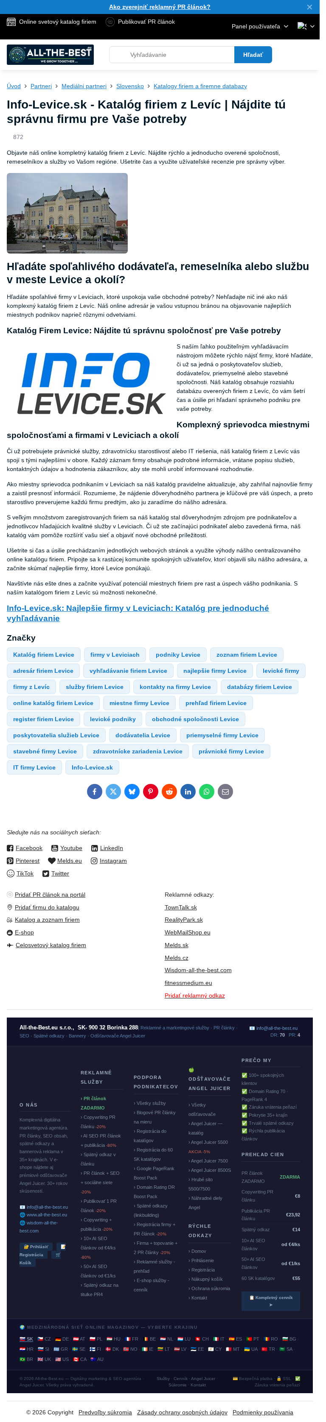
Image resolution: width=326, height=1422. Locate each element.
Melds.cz (176, 957)
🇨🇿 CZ (44, 1338)
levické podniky (113, 719)
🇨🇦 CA (79, 1359)
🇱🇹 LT (163, 1349)
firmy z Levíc (31, 686)
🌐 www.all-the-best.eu (43, 1214)
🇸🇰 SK (26, 1338)
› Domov (197, 1251)
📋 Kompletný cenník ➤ (271, 1301)
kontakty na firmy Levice (175, 686)
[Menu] (309, 54)
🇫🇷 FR (131, 1338)
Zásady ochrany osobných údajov (182, 1412)
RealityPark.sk (184, 919)
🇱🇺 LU (184, 1338)
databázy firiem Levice (259, 686)
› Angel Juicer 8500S (209, 1170)
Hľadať (253, 54)
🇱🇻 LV (180, 1349)
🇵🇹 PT (252, 1338)
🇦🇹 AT (79, 1338)
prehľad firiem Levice (216, 703)
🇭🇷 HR (27, 1349)
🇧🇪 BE (149, 1338)
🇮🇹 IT (219, 1338)
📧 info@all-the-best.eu (44, 1207)
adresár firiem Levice (43, 670)
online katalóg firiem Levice (53, 703)
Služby (163, 1378)
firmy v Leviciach (115, 654)
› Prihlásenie (201, 1260)
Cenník (181, 1378)
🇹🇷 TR (268, 1349)
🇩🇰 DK (112, 1349)
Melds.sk (176, 945)
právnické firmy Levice (231, 751)
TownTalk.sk (181, 907)
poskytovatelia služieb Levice (56, 735)
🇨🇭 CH (202, 1338)
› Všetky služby (150, 1103)
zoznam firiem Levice (246, 654)
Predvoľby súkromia (105, 1412)
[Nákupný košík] (289, 54)
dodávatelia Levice (142, 735)
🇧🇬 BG (289, 1338)
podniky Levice (178, 654)
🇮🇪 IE (147, 1349)
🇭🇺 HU (114, 1338)
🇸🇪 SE (78, 1349)
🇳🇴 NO (130, 1349)
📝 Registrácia (43, 1250)
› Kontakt (197, 1297)
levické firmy (281, 670)
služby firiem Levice (95, 686)
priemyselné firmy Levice (222, 735)
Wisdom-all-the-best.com (198, 970)
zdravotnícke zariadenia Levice (138, 751)
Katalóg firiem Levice (43, 654)
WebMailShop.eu (188, 932)
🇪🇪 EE (197, 1349)
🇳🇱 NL (166, 1338)
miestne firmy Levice (139, 703)
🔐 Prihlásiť (36, 1246)
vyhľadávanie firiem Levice (128, 670)
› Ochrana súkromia (209, 1288)
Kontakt (198, 1385)
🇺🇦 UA (250, 1349)
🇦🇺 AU (97, 1359)
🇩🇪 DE (62, 1338)
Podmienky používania (263, 1412)
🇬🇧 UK (44, 1359)
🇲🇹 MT (233, 1349)
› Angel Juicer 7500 (208, 1160)
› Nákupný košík (205, 1279)
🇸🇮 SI (43, 1349)
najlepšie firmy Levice (215, 670)
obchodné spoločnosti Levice (195, 719)
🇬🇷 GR (60, 1349)
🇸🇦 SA (285, 1349)
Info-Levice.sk (92, 767)
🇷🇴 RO (271, 1338)
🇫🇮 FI (95, 1349)
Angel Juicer (203, 1378)
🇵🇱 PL (96, 1338)
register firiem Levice (43, 719)
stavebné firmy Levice (45, 751)
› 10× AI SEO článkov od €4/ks (98, 1248)
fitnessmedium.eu (188, 982)
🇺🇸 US (62, 1359)
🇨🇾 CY (215, 1349)
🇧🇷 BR (26, 1359)
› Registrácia (201, 1269)
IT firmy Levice (34, 767)
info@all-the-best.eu (277, 1028)
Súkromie (178, 1385)
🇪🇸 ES (235, 1338)
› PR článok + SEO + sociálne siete (100, 1182)
